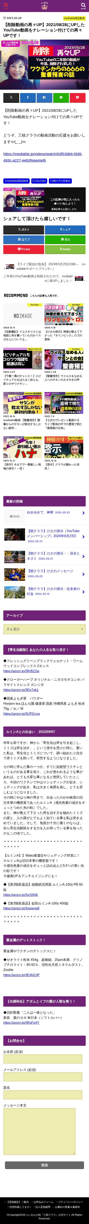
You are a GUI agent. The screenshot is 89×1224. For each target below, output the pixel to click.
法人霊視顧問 (42, 1207)
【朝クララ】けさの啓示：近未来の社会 (53, 591)
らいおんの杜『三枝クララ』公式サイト (48, 1215)
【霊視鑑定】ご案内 (17, 1202)
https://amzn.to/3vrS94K (20, 895)
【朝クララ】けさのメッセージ (50, 573)
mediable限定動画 (18, 180)
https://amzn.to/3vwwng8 (21, 908)
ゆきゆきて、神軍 (48, 512)
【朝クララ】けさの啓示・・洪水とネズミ (53, 555)
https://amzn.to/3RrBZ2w (21, 671)
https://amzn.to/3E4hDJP (21, 975)
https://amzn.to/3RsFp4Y (21, 1022)
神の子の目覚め (61, 180)
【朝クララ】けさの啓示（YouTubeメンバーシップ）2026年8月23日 (53, 536)
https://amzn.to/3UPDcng (21, 714)
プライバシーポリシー (70, 1202)
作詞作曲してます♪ (20, 1207)
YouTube (41, 180)
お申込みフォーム (43, 1202)
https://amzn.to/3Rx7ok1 (20, 690)
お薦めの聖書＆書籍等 (67, 1207)
